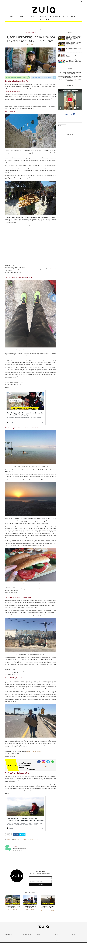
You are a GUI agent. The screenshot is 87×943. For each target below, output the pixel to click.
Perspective (33, 32)
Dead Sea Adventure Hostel (34, 588)
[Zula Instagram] (43, 761)
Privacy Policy (40, 934)
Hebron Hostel (52, 269)
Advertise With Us (8, 934)
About (65, 17)
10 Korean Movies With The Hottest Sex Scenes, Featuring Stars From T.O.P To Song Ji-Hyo (73, 43)
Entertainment (54, 17)
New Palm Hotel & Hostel (27, 269)
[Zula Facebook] (39, 761)
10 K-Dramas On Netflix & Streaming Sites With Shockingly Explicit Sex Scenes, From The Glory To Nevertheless (73, 38)
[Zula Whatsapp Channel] (53, 761)
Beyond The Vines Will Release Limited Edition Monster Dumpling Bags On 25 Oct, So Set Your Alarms (73, 60)
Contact (73, 17)
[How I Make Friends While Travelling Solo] (30, 900)
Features (26, 32)
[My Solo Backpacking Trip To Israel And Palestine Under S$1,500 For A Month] (30, 60)
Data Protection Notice (26, 934)
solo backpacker (27, 839)
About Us (56, 934)
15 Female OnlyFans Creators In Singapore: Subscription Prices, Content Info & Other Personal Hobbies (72, 55)
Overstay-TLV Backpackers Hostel (33, 751)
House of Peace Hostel (32, 671)
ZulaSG (47, 766)
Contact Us (72, 934)
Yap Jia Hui (8, 839)
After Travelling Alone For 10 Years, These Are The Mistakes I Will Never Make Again (47, 908)
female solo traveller (19, 839)
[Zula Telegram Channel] (48, 761)
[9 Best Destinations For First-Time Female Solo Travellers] (12, 900)
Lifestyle (43, 17)
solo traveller (34, 839)
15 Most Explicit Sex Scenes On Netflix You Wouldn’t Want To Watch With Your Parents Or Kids (74, 49)
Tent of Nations (25, 360)
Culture (33, 17)
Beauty (22, 17)
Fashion (13, 17)
